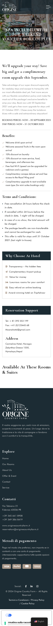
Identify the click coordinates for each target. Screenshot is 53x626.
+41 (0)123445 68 (19, 325)
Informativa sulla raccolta (18, 622)
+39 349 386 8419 (12, 519)
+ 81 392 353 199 (18, 321)
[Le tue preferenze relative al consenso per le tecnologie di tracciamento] (5, 623)
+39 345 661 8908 (12, 515)
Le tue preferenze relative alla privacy (29, 615)
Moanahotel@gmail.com (17, 329)
